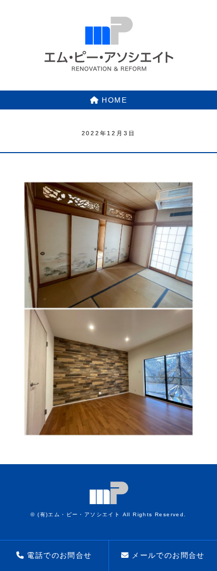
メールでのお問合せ (168, 555)
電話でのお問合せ (59, 555)
